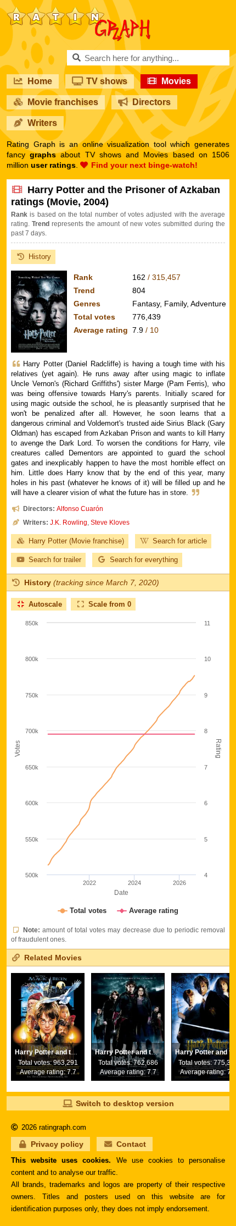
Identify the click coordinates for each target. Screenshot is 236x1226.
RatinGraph (79, 11)
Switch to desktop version (125, 1103)
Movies (176, 81)
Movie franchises (62, 102)
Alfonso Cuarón (80, 509)
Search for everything (144, 560)
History (40, 256)
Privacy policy (57, 1144)
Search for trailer (55, 560)
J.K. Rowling (68, 522)
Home (39, 81)
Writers (42, 123)
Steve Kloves (110, 522)
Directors (151, 102)
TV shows (106, 81)
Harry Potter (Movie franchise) (76, 541)
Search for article (180, 541)
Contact (131, 1144)
